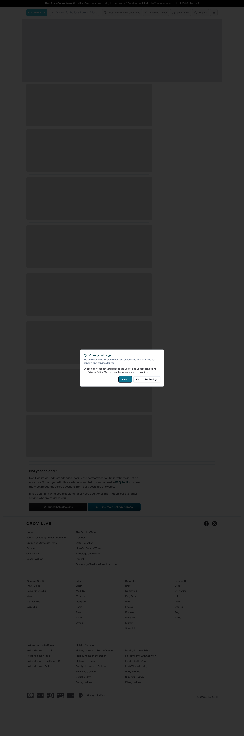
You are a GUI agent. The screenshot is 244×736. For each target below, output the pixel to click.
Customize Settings (147, 379)
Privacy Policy (95, 371)
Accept (125, 379)
